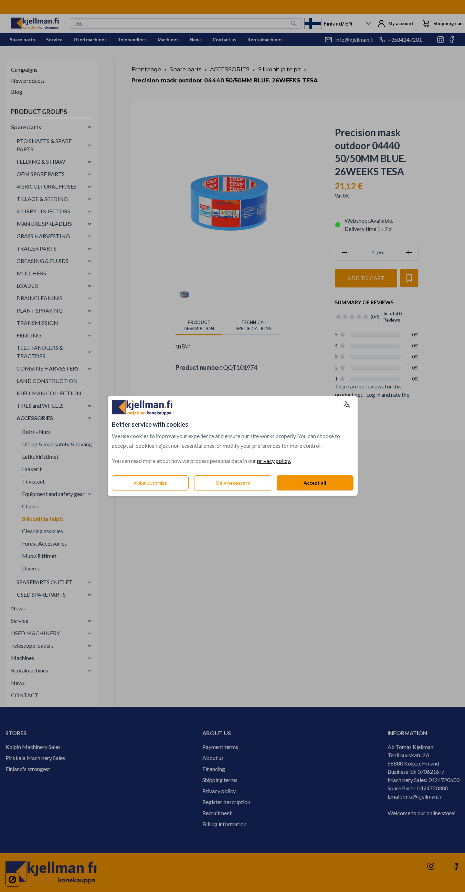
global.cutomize (150, 483)
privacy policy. (274, 460)
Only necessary (232, 483)
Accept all (315, 483)
